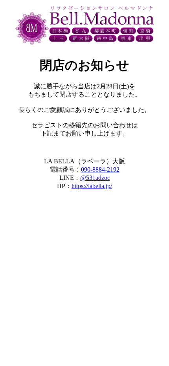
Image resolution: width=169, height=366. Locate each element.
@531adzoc (95, 177)
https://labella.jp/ (92, 186)
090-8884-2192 (100, 169)
